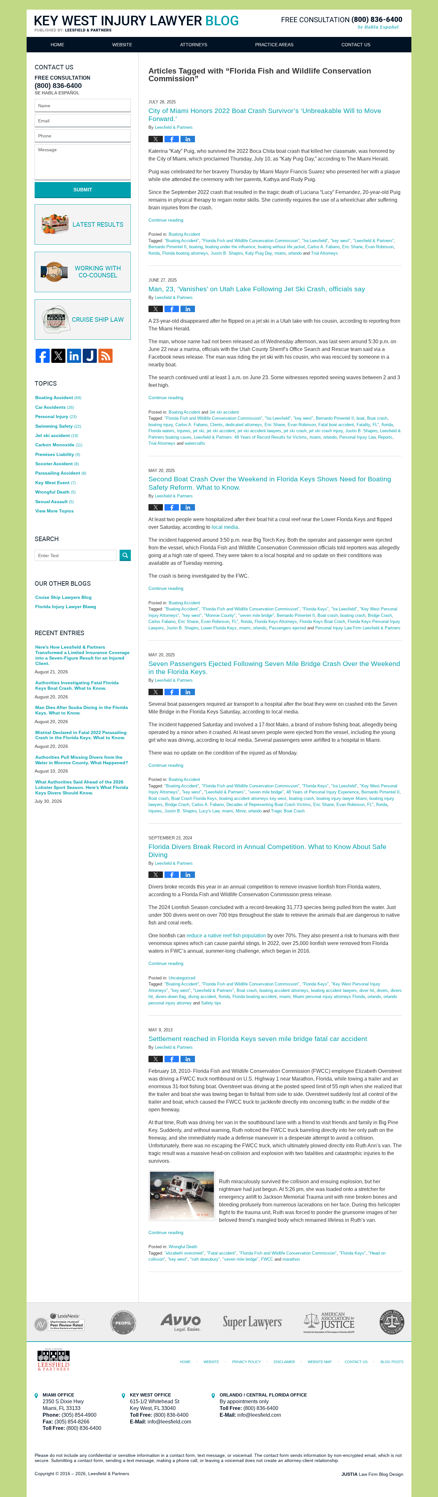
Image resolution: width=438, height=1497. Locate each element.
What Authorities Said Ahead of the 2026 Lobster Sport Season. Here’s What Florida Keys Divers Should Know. (81, 787)
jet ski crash (295, 430)
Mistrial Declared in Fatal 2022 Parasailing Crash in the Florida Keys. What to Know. (81, 735)
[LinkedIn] (74, 356)
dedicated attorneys (243, 424)
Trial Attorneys (324, 253)
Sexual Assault (54, 501)
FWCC (267, 1259)
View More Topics (54, 510)
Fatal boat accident (336, 424)
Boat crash (377, 418)
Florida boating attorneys (185, 253)
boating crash (352, 615)
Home (57, 44)
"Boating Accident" (181, 240)
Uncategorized (182, 978)
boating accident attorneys (283, 990)
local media (225, 527)
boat (361, 418)
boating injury (160, 424)
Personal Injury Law (357, 437)
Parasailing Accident (60, 473)
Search (125, 555)
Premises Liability (57, 454)
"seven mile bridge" (256, 615)
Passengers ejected (287, 628)
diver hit (366, 990)
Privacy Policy (246, 1362)
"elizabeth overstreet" (184, 1253)
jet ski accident (221, 430)
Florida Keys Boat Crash (322, 621)
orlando (295, 253)
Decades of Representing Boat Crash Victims (268, 804)
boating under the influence (230, 246)
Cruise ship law (98, 319)
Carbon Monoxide (58, 444)
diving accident (202, 996)
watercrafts (195, 443)
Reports (385, 437)
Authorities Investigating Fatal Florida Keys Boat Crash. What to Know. (77, 685)
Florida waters (161, 430)
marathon (291, 1259)
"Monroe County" (220, 615)
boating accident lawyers (334, 990)
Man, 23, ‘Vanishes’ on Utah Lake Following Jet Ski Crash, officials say (256, 289)
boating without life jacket (281, 246)
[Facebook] (43, 356)
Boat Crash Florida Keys (194, 798)
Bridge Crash (380, 615)
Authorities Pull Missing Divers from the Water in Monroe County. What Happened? (81, 760)
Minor (241, 811)
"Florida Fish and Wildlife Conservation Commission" (250, 240)
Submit (82, 189)
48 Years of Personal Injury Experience (322, 792)
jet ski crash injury (326, 430)
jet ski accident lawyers (259, 430)
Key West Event (55, 482)
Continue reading (165, 220)
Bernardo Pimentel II (167, 246)
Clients (216, 424)
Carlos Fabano (161, 621)
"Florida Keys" (315, 609)
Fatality (363, 424)
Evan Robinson (379, 246)
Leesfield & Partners (108, 1473)
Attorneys (193, 44)
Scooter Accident (57, 463)
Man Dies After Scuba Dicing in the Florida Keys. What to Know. (81, 710)
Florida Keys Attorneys (276, 621)
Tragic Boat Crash (288, 811)
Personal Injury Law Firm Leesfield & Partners (357, 628)
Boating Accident (184, 234)
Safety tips (211, 1003)
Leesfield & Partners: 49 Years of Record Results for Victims (250, 437)
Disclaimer (284, 1362)
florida (154, 253)
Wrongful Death (183, 1246)
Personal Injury (56, 416)
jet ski (198, 430)
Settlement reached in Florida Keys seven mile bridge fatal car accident (257, 1038)
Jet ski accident (224, 412)
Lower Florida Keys (219, 628)
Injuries (183, 430)
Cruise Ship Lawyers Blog (63, 597)
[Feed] (105, 356)
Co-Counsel (98, 272)
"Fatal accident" (221, 1253)
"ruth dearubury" (205, 1259)
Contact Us (355, 44)
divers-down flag (171, 996)
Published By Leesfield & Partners (342, 23)
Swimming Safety (58, 426)
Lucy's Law (209, 811)
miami (280, 253)
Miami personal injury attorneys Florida (329, 996)
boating (196, 246)
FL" (376, 424)
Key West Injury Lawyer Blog (136, 31)
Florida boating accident (254, 996)
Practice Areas (274, 44)
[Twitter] (58, 356)
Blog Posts (392, 1362)
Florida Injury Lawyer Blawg (65, 606)
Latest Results (97, 224)
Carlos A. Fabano (323, 246)
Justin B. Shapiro (227, 253)
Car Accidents (54, 407)
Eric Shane (352, 246)
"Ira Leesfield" (315, 240)
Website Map (320, 1362)
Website (122, 44)
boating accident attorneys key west (252, 798)
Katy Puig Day (258, 253)
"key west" (340, 240)
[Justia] (90, 356)
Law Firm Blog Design (372, 1474)
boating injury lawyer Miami (341, 798)
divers (382, 990)
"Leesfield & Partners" (373, 240)
